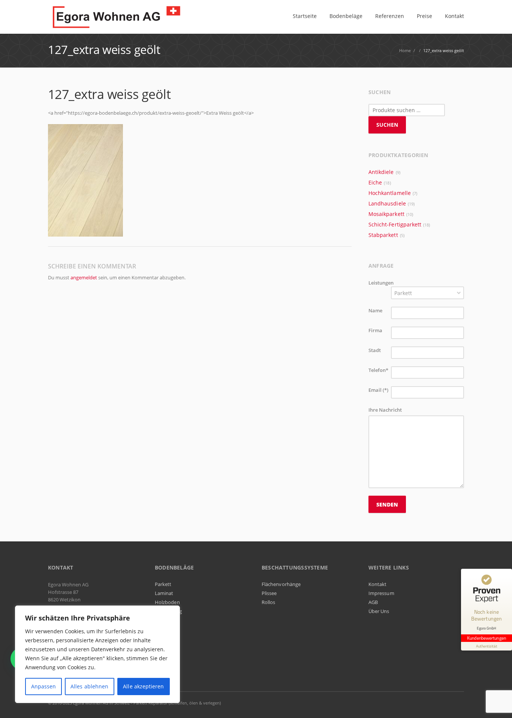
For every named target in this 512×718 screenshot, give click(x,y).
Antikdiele (381, 171)
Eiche (375, 182)
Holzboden (167, 602)
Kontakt (377, 584)
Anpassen (43, 686)
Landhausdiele (387, 203)
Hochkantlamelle (389, 192)
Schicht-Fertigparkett (394, 224)
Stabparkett (383, 234)
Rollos (268, 602)
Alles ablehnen (89, 686)
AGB (373, 602)
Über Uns (378, 611)
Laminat (164, 593)
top (497, 703)
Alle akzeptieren (143, 686)
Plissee (269, 593)
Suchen (387, 124)
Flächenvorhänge (281, 584)
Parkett (163, 584)
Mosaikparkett (386, 213)
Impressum (381, 593)
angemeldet (83, 277)
